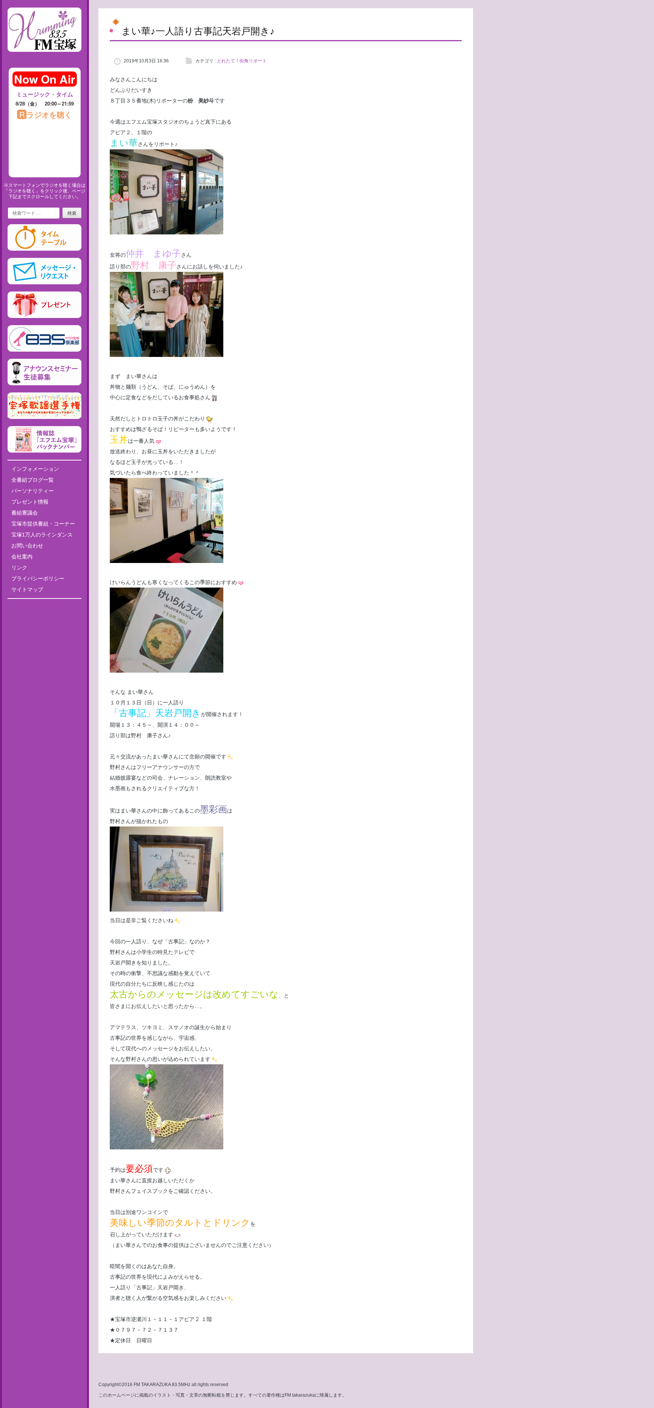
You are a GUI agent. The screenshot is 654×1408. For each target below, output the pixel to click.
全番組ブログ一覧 (32, 480)
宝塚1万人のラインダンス (42, 535)
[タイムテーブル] (44, 249)
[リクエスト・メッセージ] (44, 282)
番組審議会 (24, 513)
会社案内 (22, 557)
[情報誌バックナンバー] (44, 451)
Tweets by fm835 (44, 607)
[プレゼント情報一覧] (44, 316)
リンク (19, 567)
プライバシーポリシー (37, 578)
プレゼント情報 (29, 502)
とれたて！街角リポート (242, 61)
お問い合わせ (27, 546)
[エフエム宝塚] (44, 57)
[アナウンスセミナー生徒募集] (44, 383)
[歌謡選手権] (44, 417)
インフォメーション (35, 469)
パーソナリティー (32, 491)
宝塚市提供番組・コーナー (43, 524)
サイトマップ (27, 589)
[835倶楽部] (44, 350)
